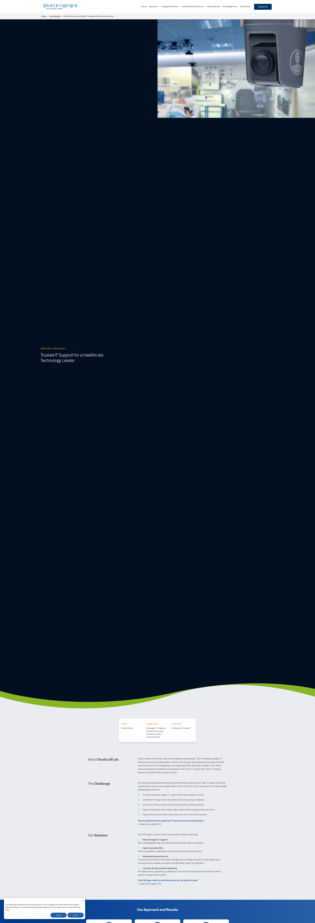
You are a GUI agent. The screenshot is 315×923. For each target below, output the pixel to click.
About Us (153, 6)
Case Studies (55, 16)
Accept (58, 915)
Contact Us (263, 7)
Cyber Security (213, 6)
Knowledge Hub (229, 6)
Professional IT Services (192, 6)
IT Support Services (169, 6)
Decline (75, 915)
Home (144, 6)
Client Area (245, 6)
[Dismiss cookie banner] (83, 900)
